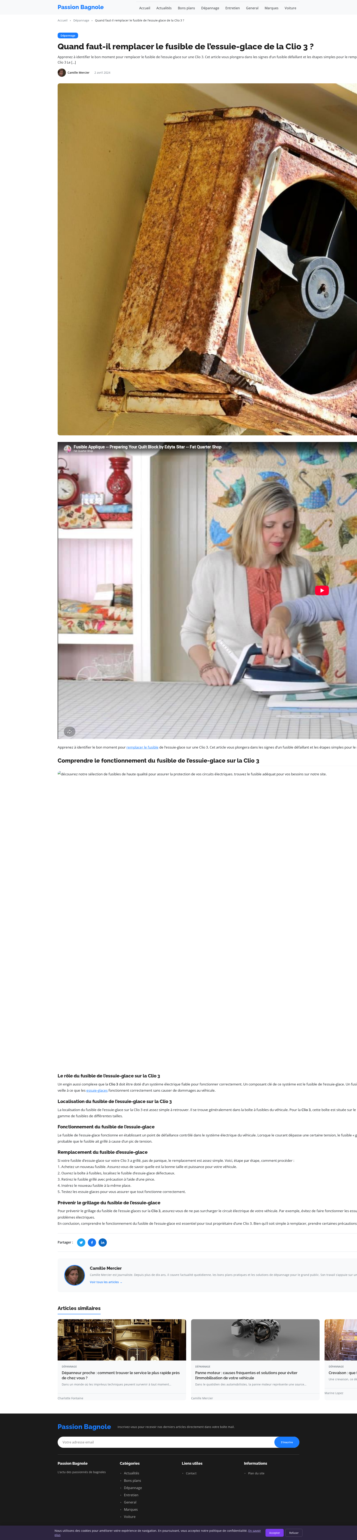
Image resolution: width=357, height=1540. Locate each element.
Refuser (294, 1533)
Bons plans (186, 8)
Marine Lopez (334, 1393)
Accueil (144, 8)
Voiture (290, 8)
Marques (271, 8)
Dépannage (210, 8)
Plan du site (255, 1473)
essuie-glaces (97, 1090)
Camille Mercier (106, 1268)
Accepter (274, 1533)
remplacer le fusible (142, 747)
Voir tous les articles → (106, 1282)
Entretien (232, 8)
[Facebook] (92, 1242)
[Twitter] (81, 1242)
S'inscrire (287, 1442)
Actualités (164, 8)
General (252, 8)
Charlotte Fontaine (70, 1398)
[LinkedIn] (103, 1242)
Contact (190, 1473)
